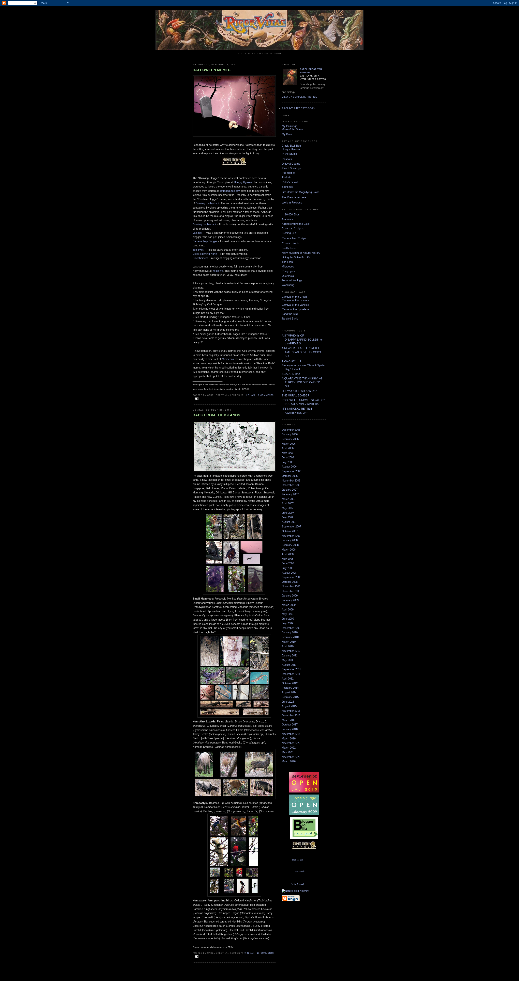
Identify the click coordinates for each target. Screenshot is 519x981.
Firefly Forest (289, 248)
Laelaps (197, 232)
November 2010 (291, 650)
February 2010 (290, 637)
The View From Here (294, 197)
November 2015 (291, 710)
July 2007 (287, 517)
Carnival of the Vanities (295, 304)
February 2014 (290, 687)
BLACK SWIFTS (291, 360)
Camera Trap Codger (205, 241)
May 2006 (287, 452)
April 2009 (288, 609)
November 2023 (291, 756)
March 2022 (289, 747)
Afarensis (287, 219)
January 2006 (290, 434)
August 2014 (289, 692)
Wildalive (217, 270)
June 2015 (288, 701)
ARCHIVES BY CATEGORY (298, 108)
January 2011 (289, 655)
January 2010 (290, 632)
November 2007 (291, 535)
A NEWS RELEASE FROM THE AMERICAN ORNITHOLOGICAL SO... (302, 352)
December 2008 (291, 591)
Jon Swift (198, 249)
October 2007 (290, 531)
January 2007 (290, 489)
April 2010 (288, 646)
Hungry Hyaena (243, 182)
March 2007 (289, 499)
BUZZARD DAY (291, 373)
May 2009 (287, 614)
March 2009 (289, 604)
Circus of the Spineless (295, 309)
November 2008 (291, 586)
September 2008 (291, 577)
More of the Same (292, 129)
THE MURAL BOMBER (295, 395)
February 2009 (290, 600)
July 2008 (287, 568)
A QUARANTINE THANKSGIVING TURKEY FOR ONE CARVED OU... (302, 382)
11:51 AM (249, 395)
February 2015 (290, 697)
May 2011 (287, 660)
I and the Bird (290, 313)
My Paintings (289, 126)
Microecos (228, 359)
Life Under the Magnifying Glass (301, 192)
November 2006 (291, 480)
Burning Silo (289, 232)
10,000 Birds (292, 214)
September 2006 (291, 471)
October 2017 (290, 724)
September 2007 (291, 526)
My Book (287, 134)
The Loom (288, 261)
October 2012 (290, 683)
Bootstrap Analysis (293, 228)
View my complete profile (299, 97)
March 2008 (289, 549)
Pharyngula (288, 271)
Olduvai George (291, 163)
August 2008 (289, 572)
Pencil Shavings (291, 168)
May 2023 (287, 752)
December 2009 (291, 628)
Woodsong (288, 285)
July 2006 (287, 462)
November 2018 (291, 733)
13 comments (265, 953)
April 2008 (288, 554)
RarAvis (286, 177)
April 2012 (288, 678)
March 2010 (289, 641)
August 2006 (289, 466)
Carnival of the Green (294, 296)
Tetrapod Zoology (230, 190)
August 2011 (289, 664)
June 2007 (288, 512)
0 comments (266, 395)
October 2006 (290, 475)
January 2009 (290, 595)
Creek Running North (205, 253)
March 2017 (289, 720)
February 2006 (290, 439)
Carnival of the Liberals (295, 300)
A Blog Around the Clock (296, 223)
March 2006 (289, 443)
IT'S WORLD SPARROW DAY (299, 390)
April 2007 (288, 503)
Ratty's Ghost (290, 182)
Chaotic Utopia (290, 243)
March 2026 (289, 761)
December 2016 (291, 715)
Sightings (287, 186)
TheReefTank (297, 860)
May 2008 (287, 558)
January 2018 (290, 729)
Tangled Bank (290, 318)
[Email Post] (196, 398)
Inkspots (287, 159)
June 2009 (288, 618)
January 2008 (290, 540)
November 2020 (291, 743)
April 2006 (288, 448)
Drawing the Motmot (207, 203)
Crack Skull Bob (291, 145)
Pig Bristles (288, 172)
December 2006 (291, 485)
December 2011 (291, 673)
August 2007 (289, 521)
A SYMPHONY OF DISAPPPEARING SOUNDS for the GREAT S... (302, 339)
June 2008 (288, 563)
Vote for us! (298, 884)
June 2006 (288, 457)
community (300, 871)
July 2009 (287, 623)
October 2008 (290, 581)
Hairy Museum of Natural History (301, 252)
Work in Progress (292, 202)
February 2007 (290, 494)
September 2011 (291, 669)
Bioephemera (200, 258)
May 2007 (287, 508)
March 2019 (289, 738)
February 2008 (290, 544)
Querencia (288, 275)
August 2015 (289, 706)
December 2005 (291, 429)
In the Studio (289, 153)
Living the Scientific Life (296, 257)
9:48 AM (249, 953)
